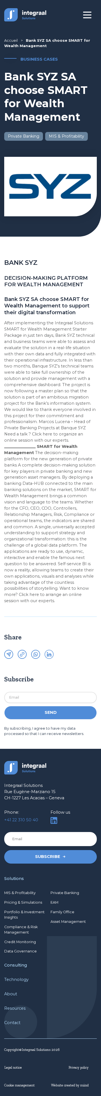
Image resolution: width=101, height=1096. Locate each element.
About (10, 993)
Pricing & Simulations (23, 902)
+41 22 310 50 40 (21, 819)
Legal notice (13, 1067)
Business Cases (39, 59)
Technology (16, 979)
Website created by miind (70, 1085)
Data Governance (20, 951)
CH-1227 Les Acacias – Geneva (34, 797)
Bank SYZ (65, 335)
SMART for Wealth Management (38, 329)
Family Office (62, 912)
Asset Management (68, 921)
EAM (54, 902)
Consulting (15, 965)
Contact (12, 1022)
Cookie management (19, 1085)
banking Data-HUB (24, 483)
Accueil (11, 40)
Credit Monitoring (20, 942)
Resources (15, 1008)
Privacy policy (78, 1067)
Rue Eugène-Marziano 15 (30, 791)
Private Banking (64, 893)
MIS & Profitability (20, 893)
